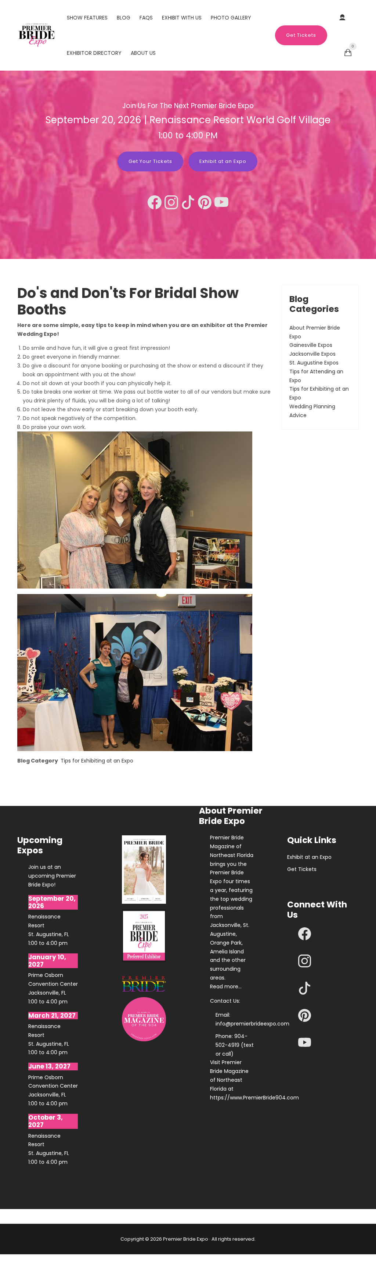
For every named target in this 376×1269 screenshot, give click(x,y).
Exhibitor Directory (94, 53)
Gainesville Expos (310, 345)
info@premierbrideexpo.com (252, 1023)
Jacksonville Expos (312, 354)
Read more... (226, 986)
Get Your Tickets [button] (150, 161)
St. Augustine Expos (314, 362)
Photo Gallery (231, 17)
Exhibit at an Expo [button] (222, 161)
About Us (143, 53)
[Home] (36, 35)
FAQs (146, 17)
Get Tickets (301, 35)
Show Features (87, 17)
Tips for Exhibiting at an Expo (97, 760)
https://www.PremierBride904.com (232, 1097)
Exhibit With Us (182, 17)
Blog (123, 17)
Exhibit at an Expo (309, 857)
